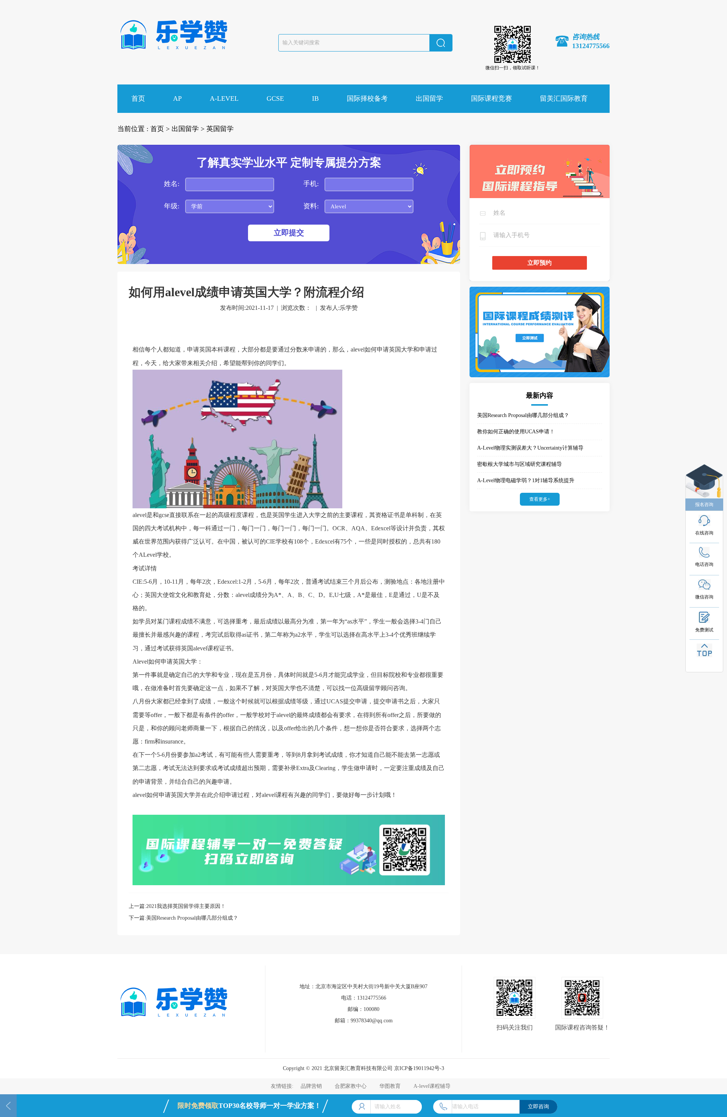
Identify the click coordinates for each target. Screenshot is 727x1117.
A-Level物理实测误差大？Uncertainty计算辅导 (530, 448)
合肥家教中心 (351, 1086)
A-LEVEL (224, 98)
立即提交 (289, 232)
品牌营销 (311, 1086)
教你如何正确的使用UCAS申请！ (516, 431)
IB (315, 98)
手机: (311, 183)
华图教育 (390, 1086)
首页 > (160, 129)
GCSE (275, 98)
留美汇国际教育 (564, 98)
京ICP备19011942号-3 (419, 1068)
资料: (311, 206)
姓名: (171, 183)
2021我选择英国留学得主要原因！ (186, 906)
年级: (171, 206)
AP (177, 98)
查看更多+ (539, 499)
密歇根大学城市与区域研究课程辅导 (519, 464)
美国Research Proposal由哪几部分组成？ (192, 918)
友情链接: (283, 1086)
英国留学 (220, 129)
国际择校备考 (367, 98)
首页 (138, 98)
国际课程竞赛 (491, 98)
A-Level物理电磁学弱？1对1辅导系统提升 (525, 480)
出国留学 (429, 98)
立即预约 (539, 262)
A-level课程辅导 (432, 1086)
